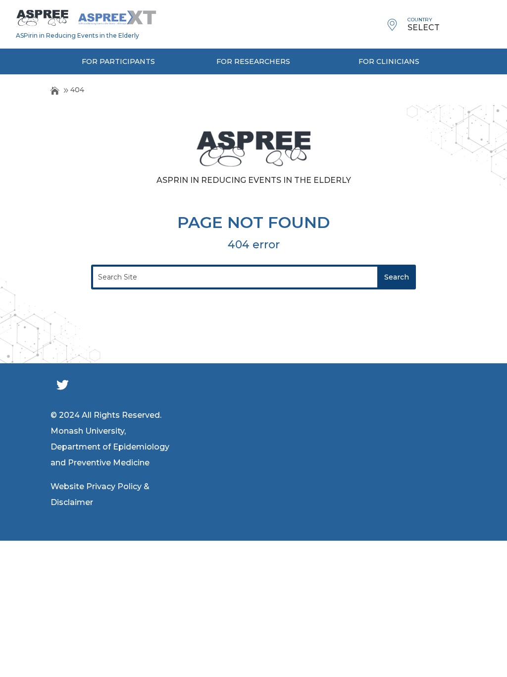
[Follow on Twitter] (62, 385)
